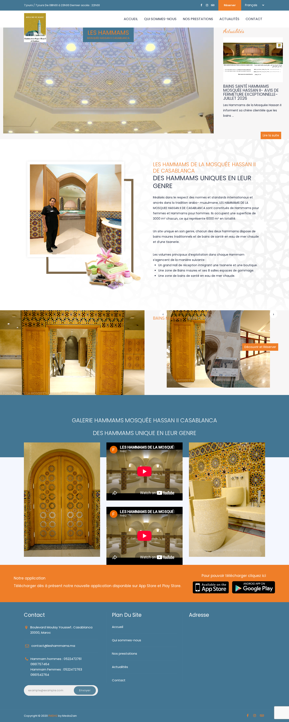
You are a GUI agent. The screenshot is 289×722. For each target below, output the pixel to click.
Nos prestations (124, 653)
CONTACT (254, 19)
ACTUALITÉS (229, 19)
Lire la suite (271, 135)
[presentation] (163, 314)
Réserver (230, 5)
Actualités (120, 667)
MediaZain (69, 716)
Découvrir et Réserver (260, 347)
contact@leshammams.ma (53, 645)
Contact (118, 680)
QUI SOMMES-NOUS (160, 19)
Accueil (131, 19)
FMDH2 (53, 716)
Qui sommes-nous (126, 640)
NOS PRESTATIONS (198, 19)
